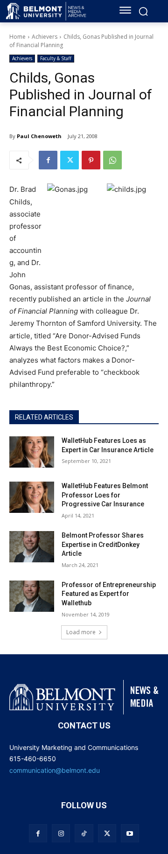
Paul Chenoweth (39, 136)
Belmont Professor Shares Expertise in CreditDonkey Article (103, 544)
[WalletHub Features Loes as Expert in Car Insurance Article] (31, 452)
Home (17, 37)
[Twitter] (69, 160)
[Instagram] (61, 833)
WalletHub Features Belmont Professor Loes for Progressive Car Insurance (105, 495)
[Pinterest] (91, 160)
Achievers (44, 37)
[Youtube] (130, 833)
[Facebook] (48, 160)
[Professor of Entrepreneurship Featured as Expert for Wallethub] (31, 596)
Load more (81, 632)
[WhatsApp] (112, 160)
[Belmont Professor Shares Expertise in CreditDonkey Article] (31, 546)
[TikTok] (84, 833)
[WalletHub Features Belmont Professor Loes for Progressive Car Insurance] (31, 497)
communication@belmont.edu (54, 770)
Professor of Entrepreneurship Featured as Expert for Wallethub (109, 594)
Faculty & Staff (55, 58)
